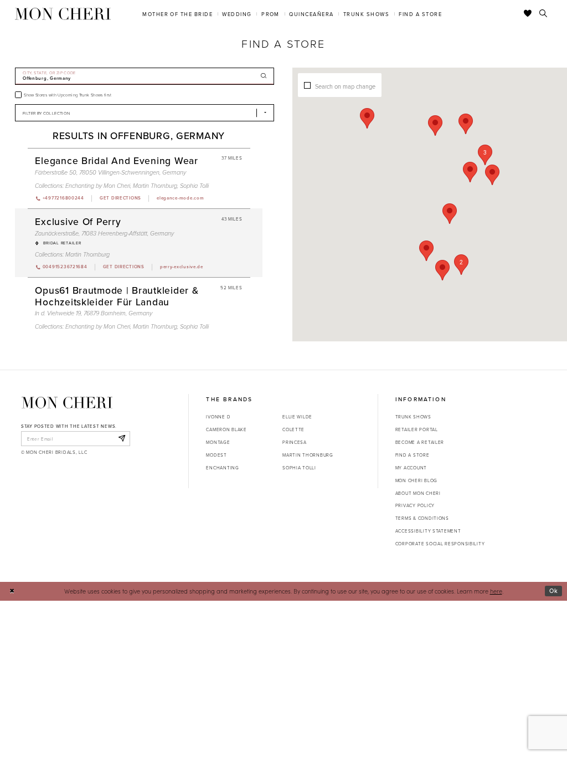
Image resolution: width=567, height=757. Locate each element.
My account (411, 467)
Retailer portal (416, 429)
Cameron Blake (226, 429)
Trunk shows (413, 416)
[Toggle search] (543, 14)
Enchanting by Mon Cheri (97, 186)
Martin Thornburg (155, 186)
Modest (216, 455)
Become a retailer (419, 442)
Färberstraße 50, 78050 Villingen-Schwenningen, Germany (110, 172)
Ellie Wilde (297, 416)
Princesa (294, 442)
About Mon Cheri (418, 493)
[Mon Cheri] (67, 402)
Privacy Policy (415, 505)
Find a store (412, 455)
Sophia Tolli (194, 186)
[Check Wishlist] (528, 14)
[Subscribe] (122, 438)
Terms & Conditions (422, 518)
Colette (293, 429)
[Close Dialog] (12, 591)
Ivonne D (218, 416)
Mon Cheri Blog (416, 480)
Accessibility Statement (428, 531)
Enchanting (222, 467)
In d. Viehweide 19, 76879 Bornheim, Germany (93, 313)
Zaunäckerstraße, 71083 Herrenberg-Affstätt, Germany (104, 233)
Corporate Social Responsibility (440, 543)
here (496, 591)
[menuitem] (178, 14)
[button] (485, 155)
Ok (553, 590)
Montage (218, 442)
